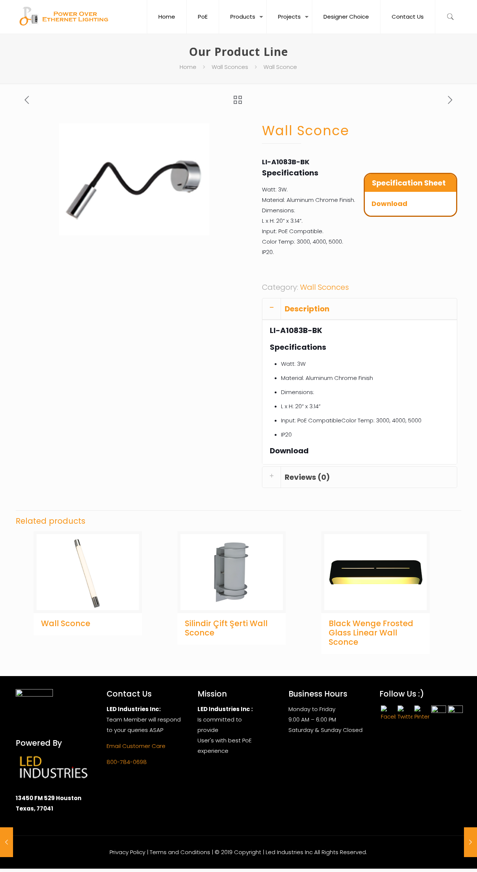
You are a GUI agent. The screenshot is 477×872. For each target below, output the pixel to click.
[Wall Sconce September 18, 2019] (6, 842)
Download (389, 203)
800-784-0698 (127, 762)
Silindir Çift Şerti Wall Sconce (226, 628)
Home (188, 67)
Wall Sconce (65, 623)
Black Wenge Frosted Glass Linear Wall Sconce (371, 632)
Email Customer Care (136, 746)
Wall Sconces (230, 67)
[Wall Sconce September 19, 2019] (470, 842)
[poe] (66, 17)
